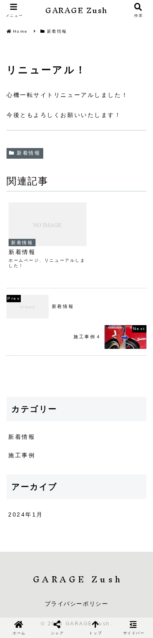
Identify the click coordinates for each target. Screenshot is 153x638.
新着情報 (28, 153)
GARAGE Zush (76, 10)
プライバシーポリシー (77, 603)
